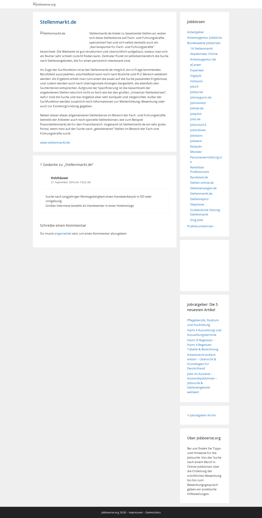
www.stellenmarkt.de (55, 142)
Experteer (197, 70)
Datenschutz (153, 512)
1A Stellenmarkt (201, 48)
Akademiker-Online (204, 54)
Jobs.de (195, 119)
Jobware (196, 141)
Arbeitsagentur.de (203, 59)
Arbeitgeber (195, 32)
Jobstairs (196, 135)
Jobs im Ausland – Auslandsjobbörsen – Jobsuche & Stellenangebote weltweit (202, 383)
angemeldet (62, 233)
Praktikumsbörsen (200, 226)
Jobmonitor (198, 103)
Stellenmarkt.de (201, 193)
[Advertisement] (205, 265)
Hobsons (196, 81)
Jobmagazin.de (200, 97)
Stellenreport (199, 199)
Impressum (136, 512)
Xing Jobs (196, 220)
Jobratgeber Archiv (203, 415)
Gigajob (195, 75)
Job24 (194, 86)
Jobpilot (195, 114)
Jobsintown (198, 130)
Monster (196, 152)
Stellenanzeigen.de (203, 188)
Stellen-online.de (202, 183)
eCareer (195, 65)
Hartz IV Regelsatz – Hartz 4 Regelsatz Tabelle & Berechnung (202, 344)
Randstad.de (199, 177)
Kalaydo (196, 146)
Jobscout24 (198, 125)
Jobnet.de (197, 108)
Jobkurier (196, 92)
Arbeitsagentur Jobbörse (204, 37)
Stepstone (197, 204)
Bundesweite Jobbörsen (203, 43)
